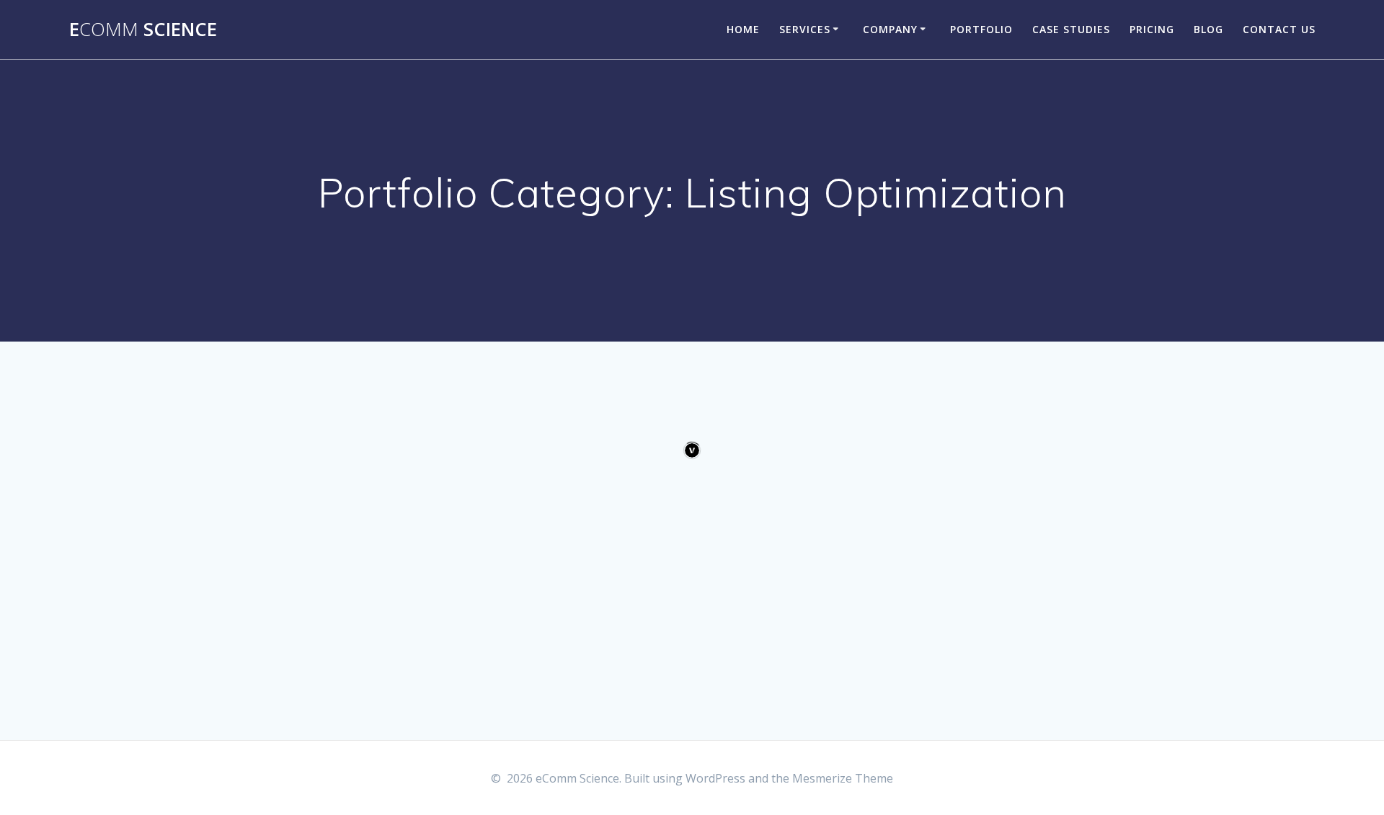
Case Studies (1071, 29)
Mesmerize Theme (842, 778)
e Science (143, 29)
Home (743, 29)
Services (804, 29)
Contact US (1279, 29)
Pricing (1152, 29)
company (890, 29)
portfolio (981, 29)
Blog (1208, 29)
